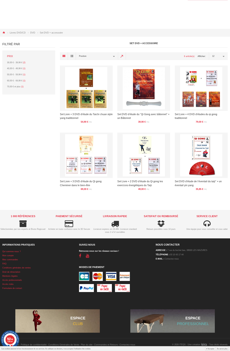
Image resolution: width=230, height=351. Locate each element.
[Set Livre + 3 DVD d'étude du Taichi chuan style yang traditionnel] (86, 88)
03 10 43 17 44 (177, 254)
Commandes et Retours (106, 344)
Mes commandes (10, 259)
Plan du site (86, 344)
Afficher (201, 56)
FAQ (4, 263)
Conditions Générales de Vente (63, 344)
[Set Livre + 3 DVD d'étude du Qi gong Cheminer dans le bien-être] (86, 155)
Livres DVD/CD (18, 32)
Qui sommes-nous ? (11, 251)
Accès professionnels (12, 280)
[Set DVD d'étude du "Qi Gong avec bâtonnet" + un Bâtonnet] (143, 88)
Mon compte (8, 255)
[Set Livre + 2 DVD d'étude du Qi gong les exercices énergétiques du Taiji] (143, 155)
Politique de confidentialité (34, 344)
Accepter (211, 349)
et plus (15, 86)
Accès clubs (8, 284)
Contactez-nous (172, 259)
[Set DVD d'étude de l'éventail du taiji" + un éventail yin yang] (201, 155)
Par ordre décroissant (122, 56)
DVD (32, 32)
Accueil (3, 32)
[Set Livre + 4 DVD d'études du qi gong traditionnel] (201, 88)
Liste (72, 56)
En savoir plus (222, 349)
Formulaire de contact (12, 288)
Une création (194, 344)
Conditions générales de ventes (16, 268)
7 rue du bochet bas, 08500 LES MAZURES (187, 250)
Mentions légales (10, 276)
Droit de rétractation (11, 272)
